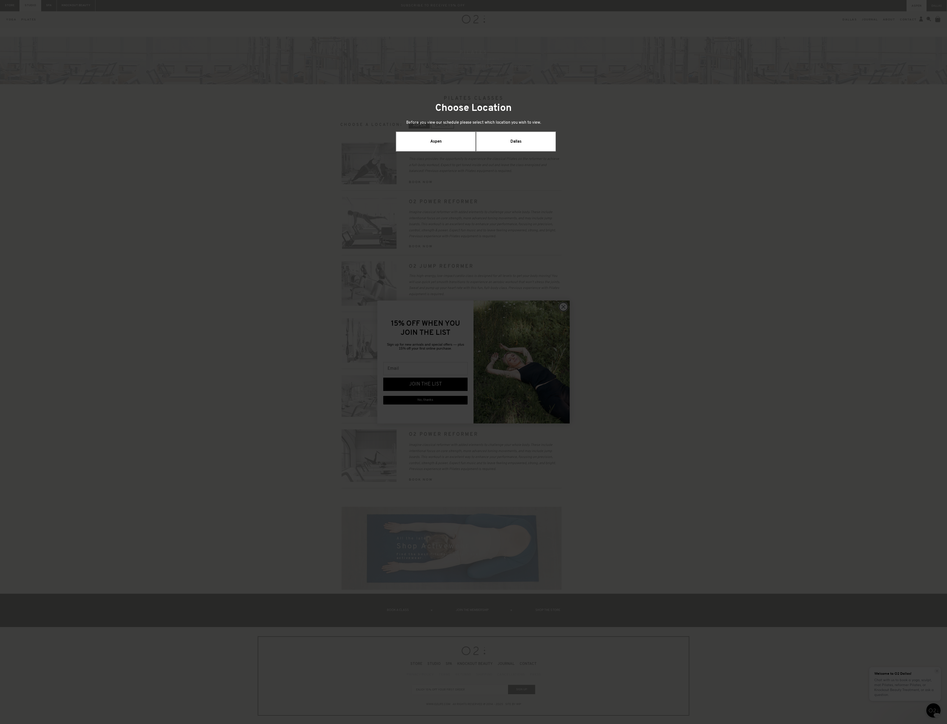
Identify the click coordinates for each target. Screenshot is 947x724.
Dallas (516, 141)
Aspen (436, 141)
